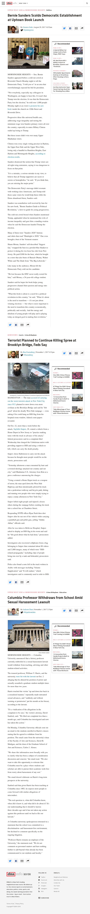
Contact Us (57, 883)
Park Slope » (57, 48)
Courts (21, 335)
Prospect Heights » (60, 70)
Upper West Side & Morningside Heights (26, 10)
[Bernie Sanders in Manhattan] (28, 52)
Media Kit (56, 891)
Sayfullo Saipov (20, 429)
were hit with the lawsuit (26, 676)
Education (63, 592)
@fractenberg (28, 355)
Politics (49, 10)
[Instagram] (39, 888)
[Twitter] (39, 877)
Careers (56, 888)
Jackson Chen (28, 609)
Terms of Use (10, 904)
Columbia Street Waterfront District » (61, 84)
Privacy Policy (19, 904)
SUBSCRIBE (45, 898)
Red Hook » (57, 394)
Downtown (13, 335)
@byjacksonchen (29, 612)
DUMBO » (56, 373)
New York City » (58, 407)
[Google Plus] (39, 886)
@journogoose (28, 30)
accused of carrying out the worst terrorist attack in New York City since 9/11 (27, 401)
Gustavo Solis (28, 27)
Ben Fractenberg (29, 352)
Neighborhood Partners (61, 877)
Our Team (57, 886)
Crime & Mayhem (31, 335)
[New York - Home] (12, 3)
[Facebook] (39, 880)
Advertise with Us (59, 880)
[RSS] (39, 891)
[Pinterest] (38, 883)
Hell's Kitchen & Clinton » (62, 383)
